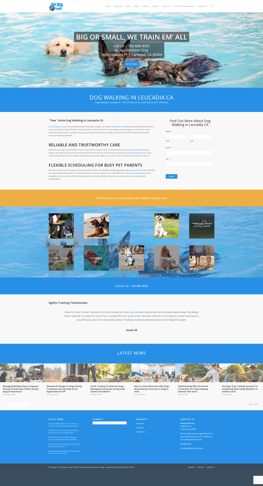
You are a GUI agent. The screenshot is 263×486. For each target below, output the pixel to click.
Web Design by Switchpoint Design (92, 471)
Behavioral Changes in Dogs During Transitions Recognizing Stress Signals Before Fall (64, 435)
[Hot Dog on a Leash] (56, 6)
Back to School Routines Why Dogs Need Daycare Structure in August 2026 (64, 449)
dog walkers (116, 126)
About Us (140, 427)
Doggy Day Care (96, 227)
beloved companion (135, 153)
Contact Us (140, 435)
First (168, 141)
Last (192, 141)
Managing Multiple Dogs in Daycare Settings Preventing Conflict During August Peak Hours (63, 428)
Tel (168, 159)
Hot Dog (54, 126)
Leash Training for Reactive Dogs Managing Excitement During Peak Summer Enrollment (63, 442)
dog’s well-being (77, 170)
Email (169, 147)
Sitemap (139, 431)
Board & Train (166, 226)
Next (208, 314)
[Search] (211, 6)
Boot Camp (202, 258)
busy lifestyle (141, 170)
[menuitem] (107, 6)
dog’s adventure (142, 155)
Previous (55, 314)
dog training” (145, 323)
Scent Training (131, 259)
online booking (131, 173)
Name (169, 131)
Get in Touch (131, 64)
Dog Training (61, 227)
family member (83, 150)
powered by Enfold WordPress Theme (120, 471)
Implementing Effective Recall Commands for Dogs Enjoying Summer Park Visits (65, 456)
